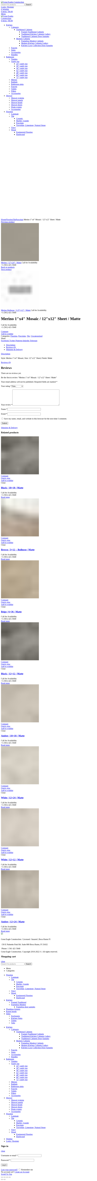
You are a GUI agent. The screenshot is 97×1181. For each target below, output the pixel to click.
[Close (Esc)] (2, 1177)
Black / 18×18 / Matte (12, 487)
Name (4, 409)
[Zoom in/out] (10, 1177)
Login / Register (12, 1141)
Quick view (5, 478)
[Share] (5, 1177)
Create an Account (22, 1172)
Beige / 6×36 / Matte (11, 611)
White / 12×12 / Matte (12, 859)
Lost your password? (9, 1170)
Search (28, 5)
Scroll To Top (6, 1174)
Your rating (6, 386)
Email (4, 414)
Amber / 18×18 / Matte (13, 735)
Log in (4, 1165)
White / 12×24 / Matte (12, 797)
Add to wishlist (7, 334)
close (3, 961)
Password (5, 1160)
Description (10, 345)
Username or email (9, 1155)
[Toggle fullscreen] (7, 1177)
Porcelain (19, 219)
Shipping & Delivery (14, 349)
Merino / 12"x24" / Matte (11, 263)
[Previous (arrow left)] (2, 1179)
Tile (14, 219)
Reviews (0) (11, 347)
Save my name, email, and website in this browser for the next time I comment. (35, 419)
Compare (4, 331)
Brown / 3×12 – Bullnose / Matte (17, 549)
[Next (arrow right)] (5, 1179)
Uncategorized (36, 336)
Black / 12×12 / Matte (12, 673)
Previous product (8, 222)
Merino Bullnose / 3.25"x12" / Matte (16, 310)
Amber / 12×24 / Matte (13, 921)
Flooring (9, 219)
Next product (6, 269)
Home (3, 219)
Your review (6, 405)
